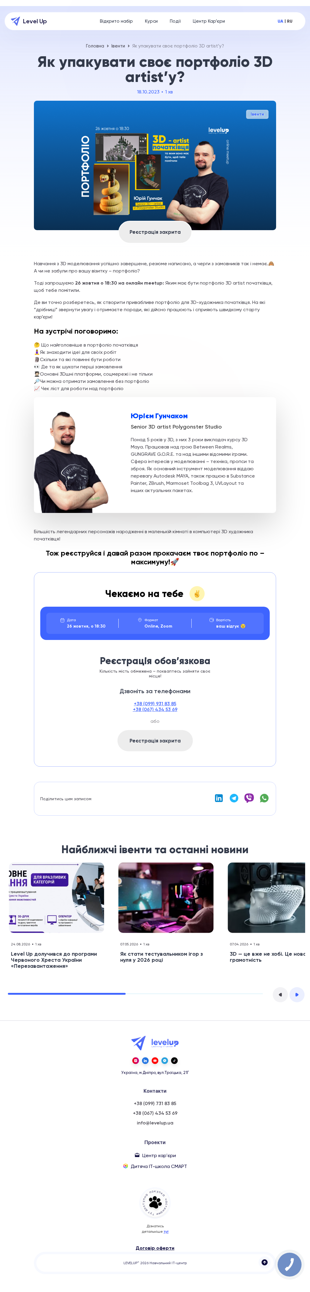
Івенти (118, 46)
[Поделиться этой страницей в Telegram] (234, 801)
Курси (151, 21)
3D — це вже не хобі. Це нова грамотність (268, 957)
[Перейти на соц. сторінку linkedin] (145, 1060)
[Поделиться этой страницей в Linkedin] (219, 801)
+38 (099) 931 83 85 (155, 703)
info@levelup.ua (155, 1123)
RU (289, 21)
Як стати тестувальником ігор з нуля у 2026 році (161, 957)
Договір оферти (155, 1248)
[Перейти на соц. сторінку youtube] (155, 1060)
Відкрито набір (116, 21)
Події (175, 21)
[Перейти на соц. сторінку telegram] (164, 1060)
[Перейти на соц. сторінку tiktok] (174, 1060)
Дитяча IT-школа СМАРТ (159, 1166)
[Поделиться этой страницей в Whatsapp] (264, 801)
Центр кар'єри (159, 1155)
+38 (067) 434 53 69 (155, 709)
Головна (95, 46)
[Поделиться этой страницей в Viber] (249, 801)
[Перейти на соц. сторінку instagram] (135, 1060)
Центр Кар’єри (209, 21)
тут (166, 1231)
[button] (280, 994)
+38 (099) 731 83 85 (155, 1103)
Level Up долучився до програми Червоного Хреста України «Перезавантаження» (54, 960)
